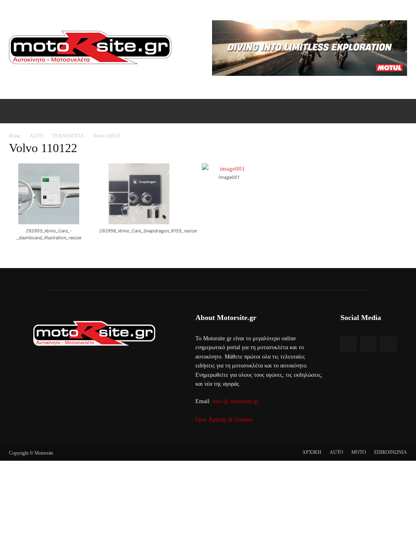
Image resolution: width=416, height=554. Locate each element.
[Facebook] (348, 344)
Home (15, 136)
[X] (388, 344)
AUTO (36, 136)
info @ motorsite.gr (235, 401)
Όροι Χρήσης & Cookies (224, 420)
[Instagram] (368, 344)
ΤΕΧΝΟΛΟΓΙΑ (68, 136)
